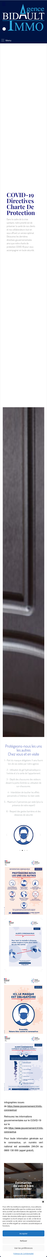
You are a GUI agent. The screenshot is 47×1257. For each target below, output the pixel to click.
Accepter (23, 1233)
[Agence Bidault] (23, 18)
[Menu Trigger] (4, 4)
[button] (43, 1201)
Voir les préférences (23, 1248)
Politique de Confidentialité (23, 1254)
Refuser (23, 1240)
